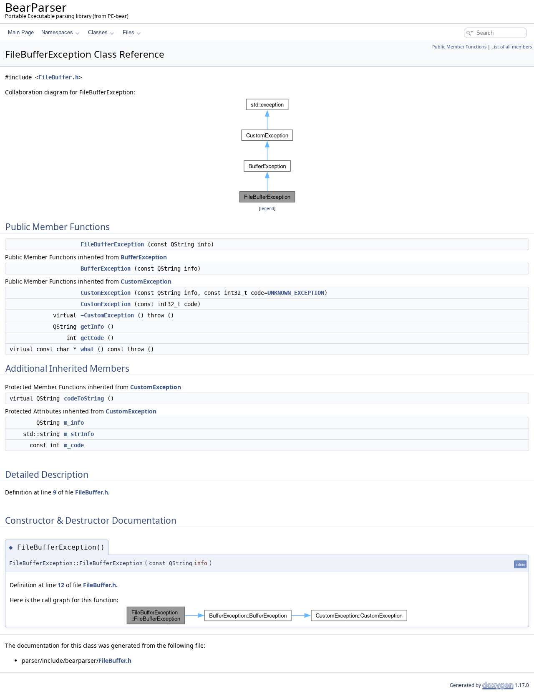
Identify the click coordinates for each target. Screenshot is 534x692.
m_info (74, 422)
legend (267, 208)
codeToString (84, 398)
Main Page (21, 32)
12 (61, 585)
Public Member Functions (459, 47)
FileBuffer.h (58, 77)
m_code (74, 445)
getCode (92, 338)
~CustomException (107, 315)
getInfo (92, 326)
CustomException (146, 281)
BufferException (144, 257)
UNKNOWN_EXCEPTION (295, 292)
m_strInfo (79, 434)
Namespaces (57, 32)
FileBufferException (112, 244)
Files (128, 32)
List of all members (511, 47)
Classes (98, 32)
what (87, 349)
